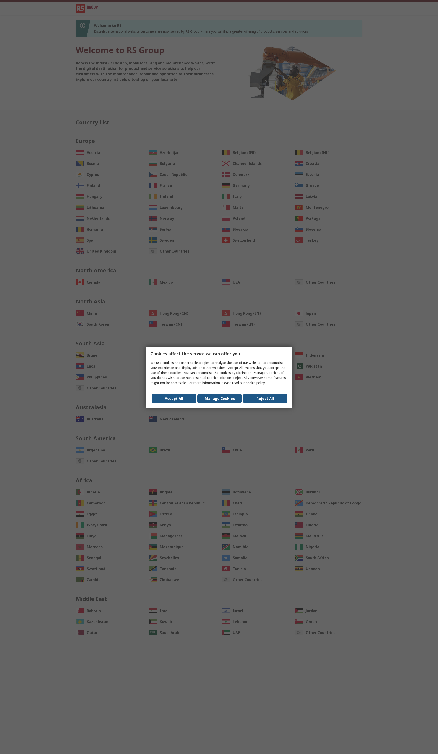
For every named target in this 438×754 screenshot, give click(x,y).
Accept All (174, 398)
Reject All (265, 398)
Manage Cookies (220, 398)
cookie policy (255, 383)
